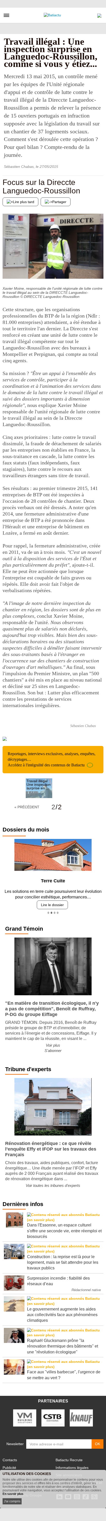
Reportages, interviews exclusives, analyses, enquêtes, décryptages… (51, 759)
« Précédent (26, 807)
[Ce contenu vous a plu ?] (99, 273)
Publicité (9, 1468)
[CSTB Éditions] (53, 1417)
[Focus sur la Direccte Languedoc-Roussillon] (6, 273)
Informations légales (72, 1468)
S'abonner (53, 1050)
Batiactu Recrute (69, 1460)
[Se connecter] (99, 14)
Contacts (10, 1460)
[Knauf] (81, 1417)
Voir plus (53, 1045)
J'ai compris (12, 1501)
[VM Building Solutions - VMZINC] (24, 1417)
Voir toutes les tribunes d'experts (53, 1185)
